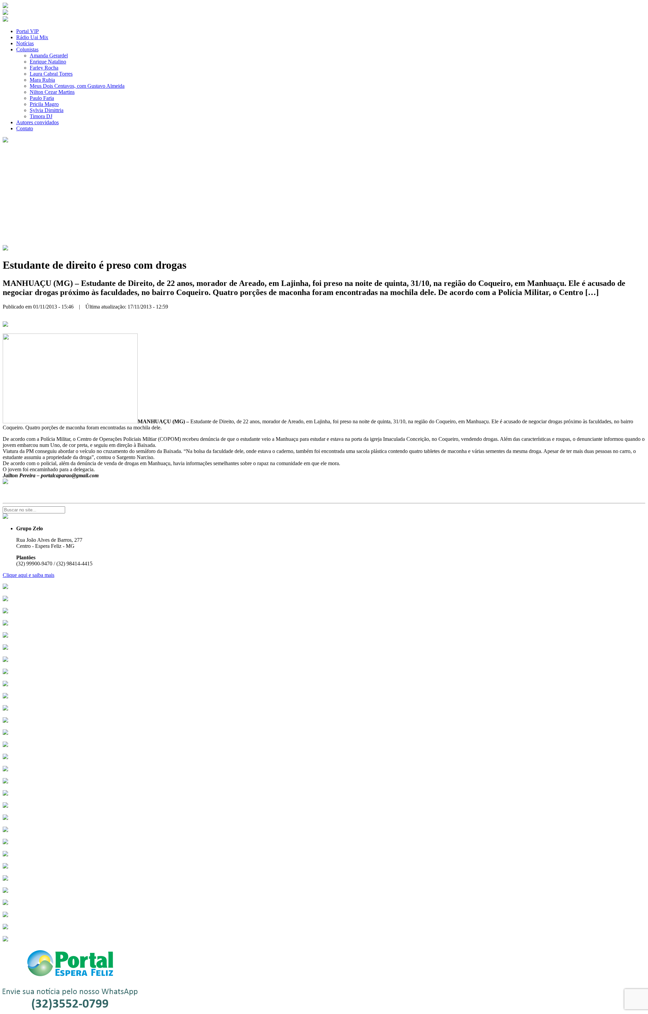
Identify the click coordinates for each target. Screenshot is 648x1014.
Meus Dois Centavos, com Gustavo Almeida (77, 86)
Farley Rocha (44, 68)
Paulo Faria (42, 98)
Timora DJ (41, 116)
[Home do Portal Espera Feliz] (5, 6)
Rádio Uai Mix (32, 37)
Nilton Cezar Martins (52, 92)
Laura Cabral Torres (51, 74)
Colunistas (27, 49)
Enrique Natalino (48, 61)
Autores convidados (37, 122)
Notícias (25, 43)
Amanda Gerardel (49, 55)
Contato (24, 128)
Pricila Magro (44, 104)
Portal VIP (27, 31)
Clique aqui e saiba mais (28, 575)
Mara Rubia (42, 80)
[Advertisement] (324, 194)
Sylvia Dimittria (46, 110)
